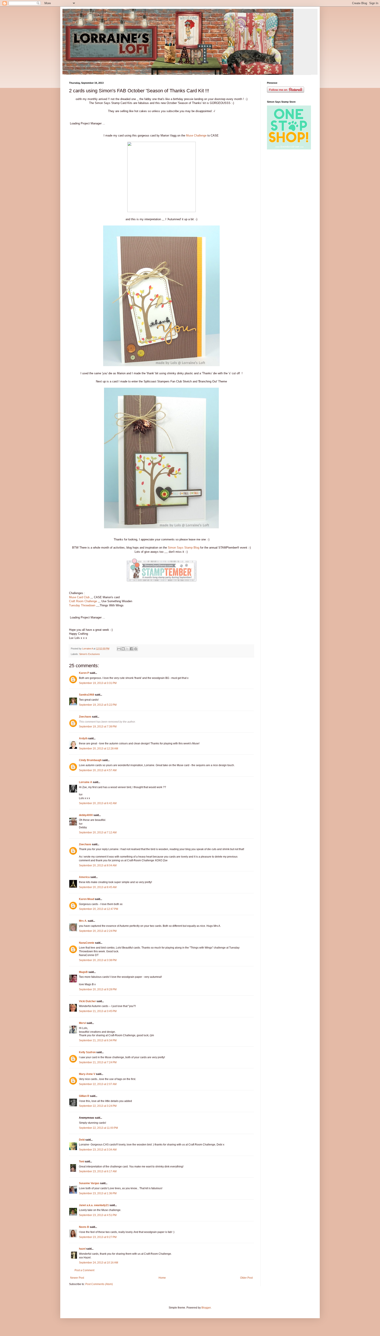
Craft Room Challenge (83, 601)
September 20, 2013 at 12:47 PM (98, 909)
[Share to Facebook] (131, 649)
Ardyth (83, 738)
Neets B (84, 1227)
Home (162, 1277)
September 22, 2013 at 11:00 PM (98, 1127)
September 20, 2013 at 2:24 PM (98, 930)
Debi (82, 1139)
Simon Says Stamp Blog (183, 547)
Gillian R (84, 1096)
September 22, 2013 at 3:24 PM (98, 1105)
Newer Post (77, 1277)
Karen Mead (86, 899)
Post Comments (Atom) (99, 1284)
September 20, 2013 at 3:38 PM (98, 960)
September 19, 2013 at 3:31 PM (98, 683)
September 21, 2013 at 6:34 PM (98, 1040)
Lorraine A (85, 782)
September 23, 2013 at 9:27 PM (98, 1237)
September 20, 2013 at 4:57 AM (98, 770)
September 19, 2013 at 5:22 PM (98, 704)
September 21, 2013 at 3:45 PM (98, 1011)
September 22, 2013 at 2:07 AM (98, 1084)
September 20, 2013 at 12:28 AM (98, 748)
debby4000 (86, 815)
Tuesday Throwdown (82, 605)
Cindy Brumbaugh (90, 760)
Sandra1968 (86, 694)
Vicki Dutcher (87, 1001)
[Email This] (119, 649)
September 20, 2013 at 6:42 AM (98, 803)
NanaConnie (86, 942)
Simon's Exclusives (89, 654)
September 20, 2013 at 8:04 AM (98, 865)
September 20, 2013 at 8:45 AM (98, 887)
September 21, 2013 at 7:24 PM (98, 1062)
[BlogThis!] (123, 649)
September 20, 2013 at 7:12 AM (98, 832)
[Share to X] (127, 649)
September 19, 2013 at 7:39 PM (98, 726)
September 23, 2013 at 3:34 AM (98, 1149)
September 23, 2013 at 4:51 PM (98, 1215)
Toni (81, 1161)
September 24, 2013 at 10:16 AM (98, 1262)
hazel (82, 1248)
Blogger (206, 1307)
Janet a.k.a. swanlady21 (94, 1205)
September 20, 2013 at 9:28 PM (98, 989)
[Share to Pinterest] (135, 649)
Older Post (246, 1277)
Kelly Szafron (87, 1052)
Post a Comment (84, 1270)
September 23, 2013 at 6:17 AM (98, 1171)
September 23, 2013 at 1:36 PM (98, 1193)
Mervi (82, 1023)
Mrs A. (83, 920)
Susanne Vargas (89, 1183)
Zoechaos (85, 716)
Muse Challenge (196, 135)
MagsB (83, 972)
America (84, 877)
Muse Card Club (79, 597)
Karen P (84, 672)
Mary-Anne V (87, 1074)
